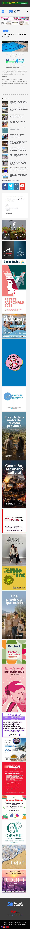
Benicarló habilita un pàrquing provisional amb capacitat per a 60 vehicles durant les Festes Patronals (18, 149)
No (7, 206)
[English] (2, 926)
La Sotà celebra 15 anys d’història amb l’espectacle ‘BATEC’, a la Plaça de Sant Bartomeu (18, 102)
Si (7, 204)
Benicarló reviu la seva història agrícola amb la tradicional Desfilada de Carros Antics (17, 116)
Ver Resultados (9, 213)
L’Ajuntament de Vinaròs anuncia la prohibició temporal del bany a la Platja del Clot (18, 175)
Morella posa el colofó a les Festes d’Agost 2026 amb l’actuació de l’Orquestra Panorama (18, 142)
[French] (6, 926)
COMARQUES (14, 56)
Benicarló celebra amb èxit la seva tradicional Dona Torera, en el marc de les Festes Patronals (18, 155)
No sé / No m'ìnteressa (12, 208)
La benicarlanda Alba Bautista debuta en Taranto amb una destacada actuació (17, 136)
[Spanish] (8, 926)
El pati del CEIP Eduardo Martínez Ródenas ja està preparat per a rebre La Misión (19, 109)
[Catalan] (4, 926)
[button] (3, 11)
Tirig (19, 56)
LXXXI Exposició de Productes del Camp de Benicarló (18, 122)
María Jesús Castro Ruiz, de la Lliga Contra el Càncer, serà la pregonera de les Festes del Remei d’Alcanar (18, 169)
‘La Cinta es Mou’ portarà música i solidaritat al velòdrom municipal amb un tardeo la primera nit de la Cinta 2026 (18, 163)
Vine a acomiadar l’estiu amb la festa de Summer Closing (19, 128)
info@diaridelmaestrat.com (16, 915)
